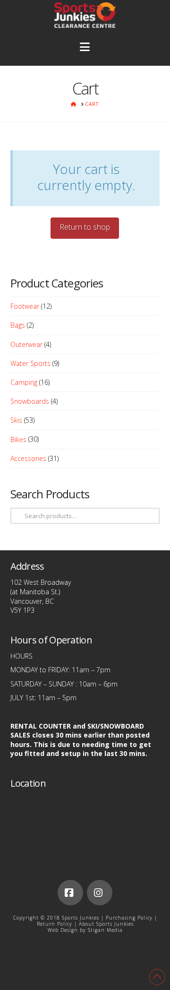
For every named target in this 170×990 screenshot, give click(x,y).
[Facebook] (70, 892)
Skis (16, 420)
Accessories (28, 458)
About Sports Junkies (106, 924)
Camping (23, 382)
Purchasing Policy (129, 917)
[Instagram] (99, 892)
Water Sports (30, 363)
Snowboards (29, 401)
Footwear (24, 306)
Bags (17, 325)
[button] (85, 47)
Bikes (18, 439)
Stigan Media (105, 930)
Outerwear (26, 344)
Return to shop (85, 227)
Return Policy (54, 924)
